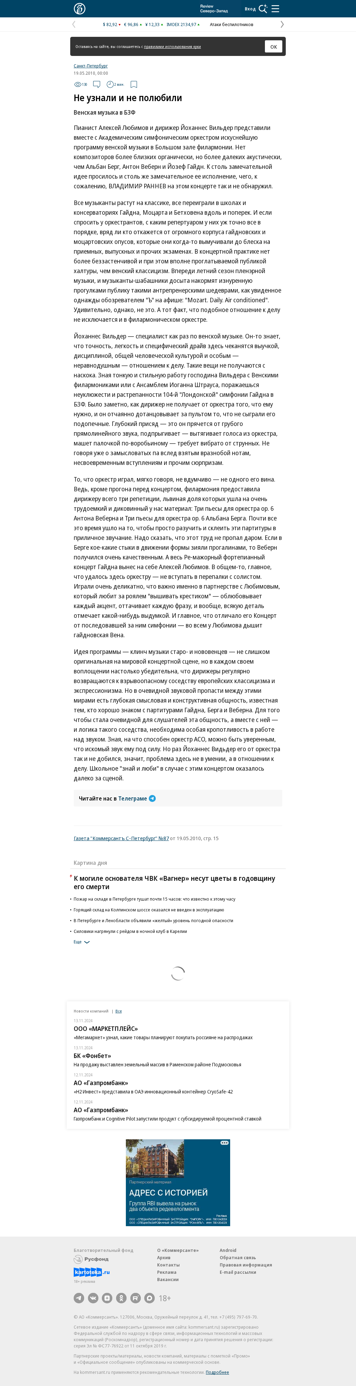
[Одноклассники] (121, 1298)
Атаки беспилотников (231, 24)
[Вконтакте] (93, 1298)
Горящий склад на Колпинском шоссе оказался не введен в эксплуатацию (149, 910)
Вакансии (168, 1279)
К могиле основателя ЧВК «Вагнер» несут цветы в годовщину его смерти (174, 882)
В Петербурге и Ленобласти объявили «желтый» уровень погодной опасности (153, 920)
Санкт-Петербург (91, 66)
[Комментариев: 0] (96, 84)
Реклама (167, 1272)
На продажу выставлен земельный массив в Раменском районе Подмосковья (157, 1064)
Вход (250, 9)
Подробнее (217, 1372)
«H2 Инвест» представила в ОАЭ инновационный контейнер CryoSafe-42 (153, 1091)
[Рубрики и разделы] (275, 8)
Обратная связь (238, 1257)
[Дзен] (107, 1298)
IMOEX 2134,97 (181, 24)
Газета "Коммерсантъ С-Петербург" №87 (121, 838)
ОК (273, 46)
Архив (163, 1257)
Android (228, 1250)
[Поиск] (263, 8)
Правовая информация (246, 1265)
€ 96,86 (131, 24)
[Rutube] (135, 1298)
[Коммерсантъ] (80, 9)
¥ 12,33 (152, 24)
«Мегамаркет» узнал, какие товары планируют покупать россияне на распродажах (163, 1037)
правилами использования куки (172, 46)
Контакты (168, 1265)
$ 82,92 (110, 24)
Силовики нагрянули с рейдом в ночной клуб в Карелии (130, 931)
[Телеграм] (79, 1298)
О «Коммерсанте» (178, 1250)
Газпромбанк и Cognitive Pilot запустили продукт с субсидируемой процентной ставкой (167, 1118)
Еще (78, 941)
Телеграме (132, 798)
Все (118, 1011)
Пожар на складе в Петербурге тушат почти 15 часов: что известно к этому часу (154, 899)
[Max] (149, 1298)
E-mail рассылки (238, 1272)
